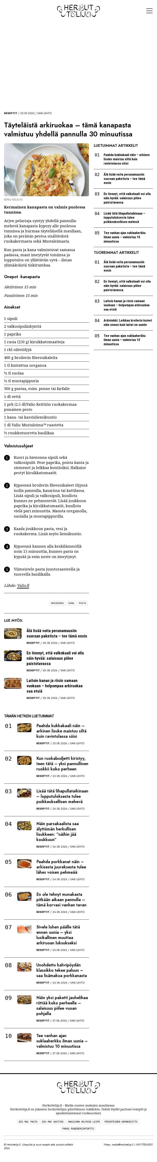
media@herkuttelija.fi (122, 1144)
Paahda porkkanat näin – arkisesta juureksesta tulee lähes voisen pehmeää (61, 867)
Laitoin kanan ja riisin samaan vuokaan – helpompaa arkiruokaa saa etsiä (55, 686)
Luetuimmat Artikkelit (116, 145)
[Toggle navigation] (149, 11)
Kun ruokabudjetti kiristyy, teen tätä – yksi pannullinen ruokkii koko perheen (62, 763)
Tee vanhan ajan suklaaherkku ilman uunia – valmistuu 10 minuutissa (62, 1041)
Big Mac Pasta (28, 1121)
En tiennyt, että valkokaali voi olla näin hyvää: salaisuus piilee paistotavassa (55, 658)
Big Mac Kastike (53, 1121)
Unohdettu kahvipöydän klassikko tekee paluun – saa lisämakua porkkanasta (61, 970)
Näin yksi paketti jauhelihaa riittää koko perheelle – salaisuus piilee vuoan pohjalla (62, 1006)
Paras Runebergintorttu (78, 1128)
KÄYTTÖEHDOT (144, 1144)
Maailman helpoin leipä (84, 1121)
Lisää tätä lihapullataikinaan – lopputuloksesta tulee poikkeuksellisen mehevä (62, 796)
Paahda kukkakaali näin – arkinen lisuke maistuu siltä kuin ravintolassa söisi (61, 731)
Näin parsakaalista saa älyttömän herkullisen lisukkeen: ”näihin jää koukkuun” (57, 832)
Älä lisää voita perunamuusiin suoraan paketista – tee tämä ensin (57, 633)
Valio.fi (23, 585)
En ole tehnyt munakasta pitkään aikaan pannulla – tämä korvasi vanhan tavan (61, 899)
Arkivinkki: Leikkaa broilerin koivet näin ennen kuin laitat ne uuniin (128, 323)
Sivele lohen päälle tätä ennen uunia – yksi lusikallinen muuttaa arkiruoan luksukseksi (58, 935)
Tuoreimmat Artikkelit (116, 252)
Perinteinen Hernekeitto (120, 1121)
